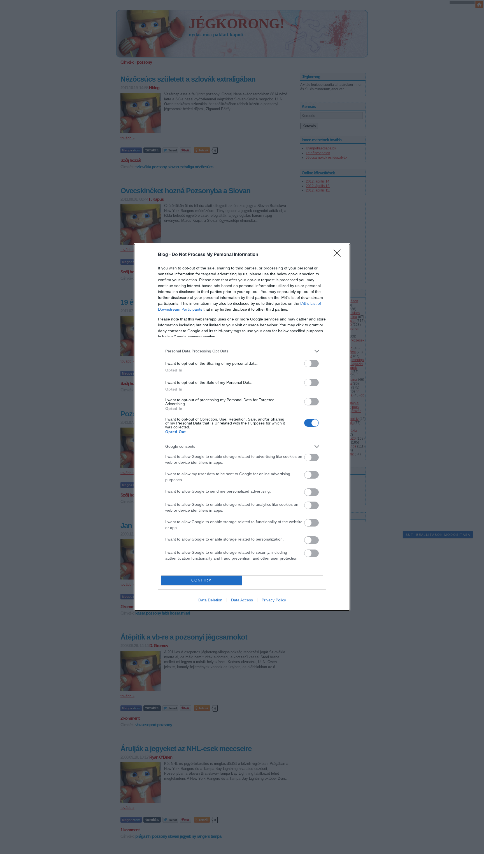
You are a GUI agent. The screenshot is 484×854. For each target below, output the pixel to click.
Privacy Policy (274, 600)
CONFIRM (201, 580)
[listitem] (242, 351)
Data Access (242, 600)
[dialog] (242, 427)
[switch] (311, 363)
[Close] (339, 255)
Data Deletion (210, 600)
